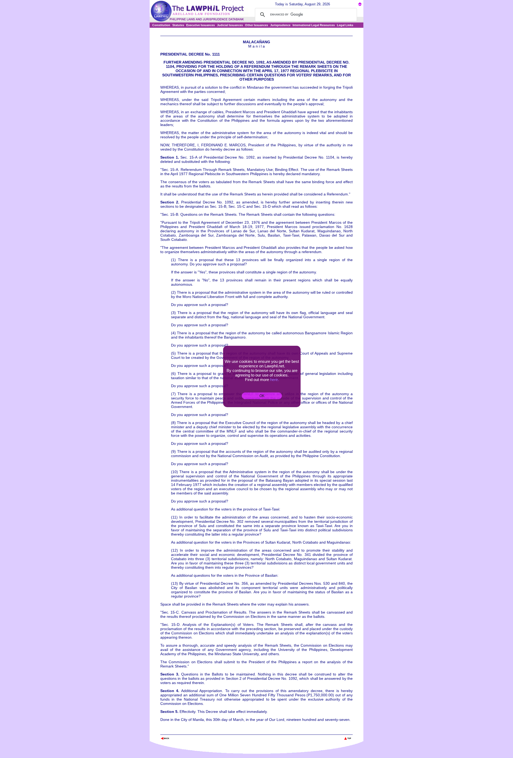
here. (274, 379)
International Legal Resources (314, 25)
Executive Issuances (200, 25)
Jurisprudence (280, 25)
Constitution (161, 25)
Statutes (178, 25)
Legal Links (345, 25)
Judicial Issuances (230, 25)
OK (262, 396)
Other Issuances (256, 25)
